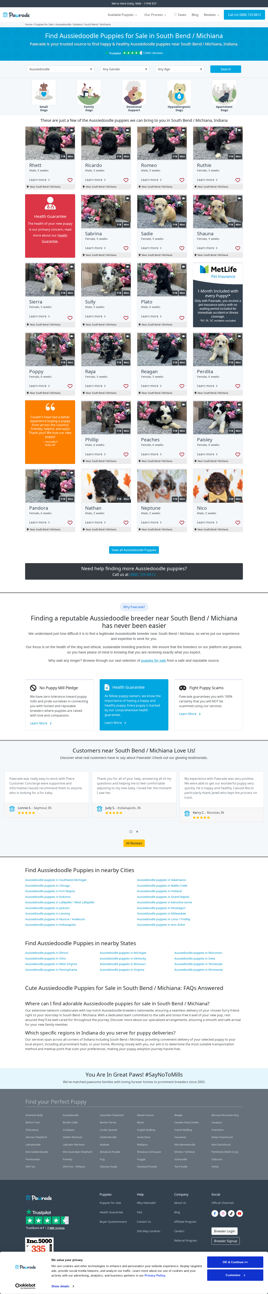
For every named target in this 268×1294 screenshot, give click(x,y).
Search (226, 69)
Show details (60, 1286)
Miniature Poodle (110, 1152)
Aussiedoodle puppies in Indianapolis (50, 925)
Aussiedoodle (63, 24)
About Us (180, 1203)
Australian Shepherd (112, 1115)
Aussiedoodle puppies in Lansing (47, 913)
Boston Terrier (108, 1122)
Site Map (143, 1231)
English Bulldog (146, 1130)
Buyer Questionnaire (113, 1221)
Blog (195, 15)
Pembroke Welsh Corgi (224, 1152)
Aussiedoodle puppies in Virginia (122, 969)
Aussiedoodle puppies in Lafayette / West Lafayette (59, 902)
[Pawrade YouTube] (240, 1213)
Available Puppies (121, 15)
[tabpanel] (47, 794)
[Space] (38, 1197)
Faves (180, 14)
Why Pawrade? (146, 1203)
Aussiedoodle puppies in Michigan (123, 953)
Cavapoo (216, 1122)
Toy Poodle (180, 1166)
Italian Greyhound (222, 1137)
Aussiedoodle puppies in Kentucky (123, 958)
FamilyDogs (89, 108)
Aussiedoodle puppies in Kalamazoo (161, 880)
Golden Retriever (72, 1137)
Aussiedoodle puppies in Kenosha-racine (164, 902)
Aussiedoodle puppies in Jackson (47, 908)
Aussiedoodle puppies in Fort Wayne (50, 891)
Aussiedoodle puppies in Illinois (46, 953)
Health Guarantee (111, 1212)
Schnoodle (180, 1159)
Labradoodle (33, 1144)
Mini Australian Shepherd (77, 1152)
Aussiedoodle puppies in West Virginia (51, 964)
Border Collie (70, 1122)
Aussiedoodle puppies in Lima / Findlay (163, 919)
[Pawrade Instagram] (224, 1213)
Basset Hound (145, 1115)
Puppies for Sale (44, 24)
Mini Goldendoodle (37, 1152)
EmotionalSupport (134, 108)
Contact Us (144, 1221)
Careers (179, 1231)
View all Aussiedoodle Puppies (134, 550)
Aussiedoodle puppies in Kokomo (48, 897)
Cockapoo (69, 1130)
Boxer (140, 1122)
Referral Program (185, 1240)
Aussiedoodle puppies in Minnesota (198, 969)
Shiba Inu (216, 1159)
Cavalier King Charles (186, 1122)
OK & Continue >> (235, 1262)
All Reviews (134, 843)
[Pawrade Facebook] (215, 1213)
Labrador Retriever (74, 1144)
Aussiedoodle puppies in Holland (159, 891)
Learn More (39, 723)
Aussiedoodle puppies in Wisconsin (198, 953)
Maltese (104, 1144)
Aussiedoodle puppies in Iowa (194, 958)
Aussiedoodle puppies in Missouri (123, 964)
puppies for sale (153, 661)
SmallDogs (44, 108)
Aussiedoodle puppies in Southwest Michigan (56, 880)
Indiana (77, 24)
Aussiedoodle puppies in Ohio (45, 958)
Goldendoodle (108, 1137)
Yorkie (215, 1166)
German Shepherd (36, 1137)
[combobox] (59, 69)
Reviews (210, 15)
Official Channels (222, 1203)
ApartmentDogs (224, 108)
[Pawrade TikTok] (232, 1213)
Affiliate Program (185, 1221)
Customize (233, 1275)
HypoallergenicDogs (179, 108)
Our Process (154, 15)
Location (154, 1231)
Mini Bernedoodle (184, 1144)
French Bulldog (183, 1130)
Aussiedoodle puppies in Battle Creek (162, 885)
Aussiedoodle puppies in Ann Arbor (161, 925)
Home (28, 24)
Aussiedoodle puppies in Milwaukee (161, 913)
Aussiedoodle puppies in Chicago (47, 885)
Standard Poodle (147, 1166)
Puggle (141, 1159)
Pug (102, 1159)
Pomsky (67, 1159)
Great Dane (143, 1137)
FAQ (139, 1212)
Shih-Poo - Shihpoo (74, 1166)
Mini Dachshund (221, 1144)
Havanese (180, 1137)
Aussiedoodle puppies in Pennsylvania (51, 969)
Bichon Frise (33, 1122)
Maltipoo (142, 1144)
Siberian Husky (108, 1166)
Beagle (178, 1115)
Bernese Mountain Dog (225, 1115)
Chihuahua (32, 1130)
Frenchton (217, 1130)
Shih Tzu (30, 1166)
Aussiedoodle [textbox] (39, 69)
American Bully (34, 1115)
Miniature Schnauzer (149, 1152)
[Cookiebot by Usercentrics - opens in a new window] (25, 1286)
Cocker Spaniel (108, 1130)
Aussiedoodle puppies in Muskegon (161, 908)
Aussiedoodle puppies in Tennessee (198, 964)
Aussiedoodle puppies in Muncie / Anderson (55, 919)
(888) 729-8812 (250, 15)
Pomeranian (33, 1159)
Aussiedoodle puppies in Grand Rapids (163, 897)
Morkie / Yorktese (184, 1152)
